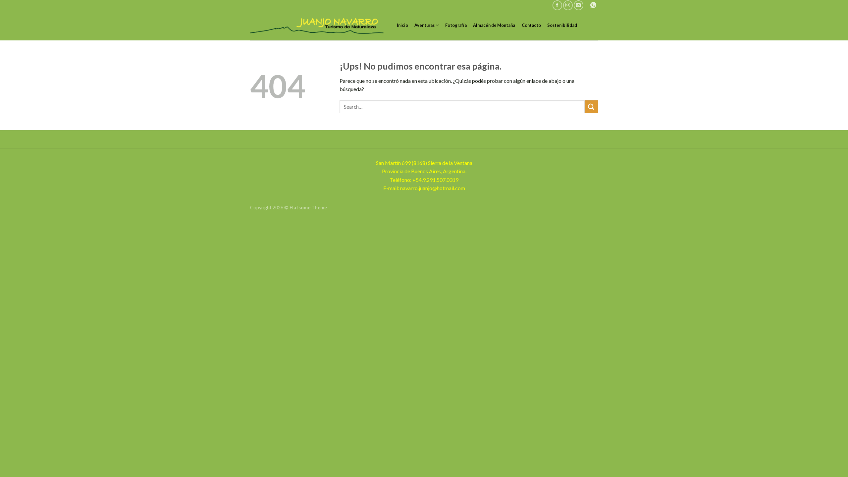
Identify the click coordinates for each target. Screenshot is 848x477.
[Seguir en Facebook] (557, 5)
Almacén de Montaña (494, 25)
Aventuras (424, 25)
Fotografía (456, 25)
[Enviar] (591, 106)
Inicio (402, 25)
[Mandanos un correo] (578, 5)
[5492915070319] (594, 5)
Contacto (531, 25)
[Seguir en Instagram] (568, 5)
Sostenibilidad (562, 25)
